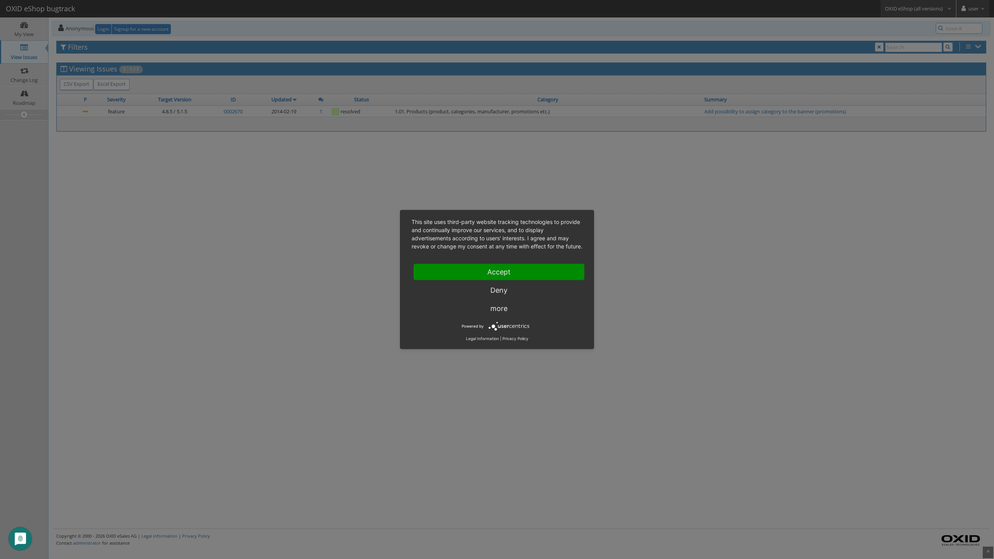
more (498, 308)
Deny (498, 290)
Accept (499, 272)
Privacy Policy (515, 338)
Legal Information (482, 338)
